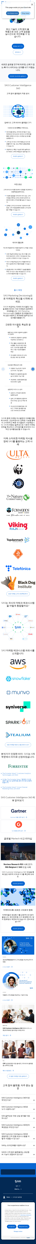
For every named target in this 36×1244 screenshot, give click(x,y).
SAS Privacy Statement (25, 1215)
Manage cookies (18, 1231)
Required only (23, 1226)
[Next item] (32, 369)
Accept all (11, 1226)
